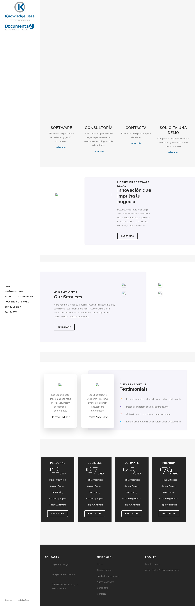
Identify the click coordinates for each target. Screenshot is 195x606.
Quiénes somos (105, 570)
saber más (61, 147)
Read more (64, 327)
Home (100, 564)
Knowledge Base (22, 600)
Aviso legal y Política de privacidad (162, 570)
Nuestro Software (105, 582)
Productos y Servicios (108, 576)
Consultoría (102, 588)
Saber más (127, 236)
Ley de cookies (152, 564)
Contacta (101, 594)
